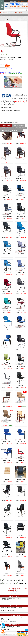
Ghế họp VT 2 (7, 329)
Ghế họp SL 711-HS (7, 253)
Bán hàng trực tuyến (18, 582)
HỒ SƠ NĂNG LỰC (7, 583)
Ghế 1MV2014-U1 (21, 404)
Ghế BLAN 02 (21, 460)
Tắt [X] (26, 629)
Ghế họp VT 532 (20, 310)
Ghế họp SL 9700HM (20, 178)
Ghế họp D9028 (7, 516)
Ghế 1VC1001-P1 (20, 422)
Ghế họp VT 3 (7, 347)
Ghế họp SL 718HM (7, 235)
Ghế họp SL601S (7, 272)
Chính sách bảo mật (11, 580)
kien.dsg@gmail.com (9, 619)
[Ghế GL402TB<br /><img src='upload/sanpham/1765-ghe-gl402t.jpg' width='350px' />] (21, 528)
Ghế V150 (21, 554)
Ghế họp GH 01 (7, 178)
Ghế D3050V (7, 385)
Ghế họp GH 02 (20, 160)
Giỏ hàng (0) (13, 1)
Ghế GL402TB (21, 535)
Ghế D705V (7, 498)
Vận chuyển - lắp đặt (17, 579)
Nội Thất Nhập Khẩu (7, 128)
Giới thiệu (9, 579)
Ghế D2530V (21, 385)
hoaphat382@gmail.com (10, 610)
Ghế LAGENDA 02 (21, 441)
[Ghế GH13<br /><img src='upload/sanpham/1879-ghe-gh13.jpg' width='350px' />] (7, 566)
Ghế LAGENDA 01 (7, 441)
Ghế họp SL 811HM (21, 197)
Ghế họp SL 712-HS (7, 291)
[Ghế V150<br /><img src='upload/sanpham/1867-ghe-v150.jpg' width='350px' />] (21, 547)
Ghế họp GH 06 (20, 141)
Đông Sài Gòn (5, 130)
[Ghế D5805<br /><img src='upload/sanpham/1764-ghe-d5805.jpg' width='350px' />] (7, 528)
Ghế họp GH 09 (7, 141)
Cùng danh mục (6, 125)
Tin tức (14, 583)
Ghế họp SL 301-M (21, 253)
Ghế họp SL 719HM (21, 235)
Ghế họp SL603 (21, 347)
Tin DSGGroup (20, 583)
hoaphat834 (7, 601)
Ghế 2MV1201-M (7, 366)
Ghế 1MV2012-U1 (7, 422)
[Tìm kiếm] (26, 10)
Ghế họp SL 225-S (7, 310)
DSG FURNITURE (17, 57)
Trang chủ (3, 579)
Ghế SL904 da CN (21, 479)
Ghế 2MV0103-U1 (21, 366)
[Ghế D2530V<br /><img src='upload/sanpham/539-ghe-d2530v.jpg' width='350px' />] (21, 378)
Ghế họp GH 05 (7, 160)
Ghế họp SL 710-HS (21, 291)
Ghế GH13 (7, 573)
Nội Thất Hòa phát (19, 125)
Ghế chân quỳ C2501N (21, 573)
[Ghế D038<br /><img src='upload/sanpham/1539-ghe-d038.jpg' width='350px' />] (7, 472)
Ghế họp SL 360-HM (7, 216)
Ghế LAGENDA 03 (7, 460)
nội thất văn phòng (21, 97)
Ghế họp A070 (21, 516)
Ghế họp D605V (20, 498)
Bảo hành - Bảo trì (8, 582)
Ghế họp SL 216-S (21, 272)
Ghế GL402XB (7, 554)
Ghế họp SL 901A (21, 216)
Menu (4, 15)
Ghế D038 (7, 479)
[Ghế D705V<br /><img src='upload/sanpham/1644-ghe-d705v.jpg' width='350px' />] (7, 490)
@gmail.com (12, 601)
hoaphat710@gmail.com (9, 627)
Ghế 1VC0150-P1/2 (7, 404)
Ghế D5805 (7, 535)
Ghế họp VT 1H (21, 329)
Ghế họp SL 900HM (7, 197)
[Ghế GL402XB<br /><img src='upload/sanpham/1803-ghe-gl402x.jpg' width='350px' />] (7, 547)
